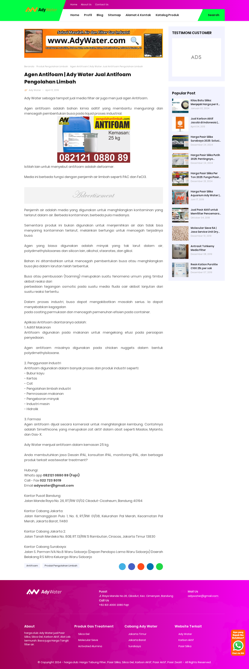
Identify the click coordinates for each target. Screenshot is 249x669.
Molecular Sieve (88, 640)
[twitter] (207, 4)
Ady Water (35, 90)
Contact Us (101, 4)
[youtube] (222, 4)
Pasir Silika (184, 646)
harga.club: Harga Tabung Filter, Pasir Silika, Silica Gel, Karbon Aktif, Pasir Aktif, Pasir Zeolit (123, 662)
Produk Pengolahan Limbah (52, 66)
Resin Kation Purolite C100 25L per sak (204, 266)
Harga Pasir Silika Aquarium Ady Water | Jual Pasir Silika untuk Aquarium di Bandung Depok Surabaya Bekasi (205, 193)
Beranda (29, 66)
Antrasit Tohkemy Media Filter (202, 248)
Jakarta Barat (137, 640)
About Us (86, 4)
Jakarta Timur (137, 634)
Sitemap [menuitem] (114, 15)
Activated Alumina (90, 646)
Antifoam (32, 565)
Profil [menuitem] (88, 15)
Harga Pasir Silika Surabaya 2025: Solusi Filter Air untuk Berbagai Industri (205, 139)
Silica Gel (84, 634)
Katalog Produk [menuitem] (167, 15)
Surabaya (134, 646)
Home (73, 4)
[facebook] (200, 4)
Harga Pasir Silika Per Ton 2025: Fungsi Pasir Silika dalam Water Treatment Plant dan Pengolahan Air (205, 175)
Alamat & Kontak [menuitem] (138, 15)
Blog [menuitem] (100, 15)
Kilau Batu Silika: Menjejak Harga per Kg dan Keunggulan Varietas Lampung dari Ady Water (206, 102)
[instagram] (214, 4)
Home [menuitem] (74, 15)
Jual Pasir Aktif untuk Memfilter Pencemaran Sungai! (206, 212)
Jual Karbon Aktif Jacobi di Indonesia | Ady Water (204, 120)
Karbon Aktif (186, 640)
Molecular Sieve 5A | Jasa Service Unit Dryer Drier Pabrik (206, 230)
